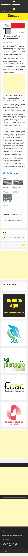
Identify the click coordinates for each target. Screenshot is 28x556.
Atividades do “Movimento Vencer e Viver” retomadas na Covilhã (13, 215)
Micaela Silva (16, 41)
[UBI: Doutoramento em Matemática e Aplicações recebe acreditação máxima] (18, 182)
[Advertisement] (14, 83)
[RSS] (10, 11)
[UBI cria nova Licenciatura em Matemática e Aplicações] (7, 182)
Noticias (4, 42)
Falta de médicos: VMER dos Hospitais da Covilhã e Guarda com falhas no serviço (13, 221)
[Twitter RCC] (7, 11)
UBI (7, 42)
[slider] (10, 237)
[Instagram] (5, 11)
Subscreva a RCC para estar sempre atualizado (12, 535)
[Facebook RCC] (2, 11)
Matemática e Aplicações (9, 210)
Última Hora (10, 42)
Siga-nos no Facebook (10, 284)
